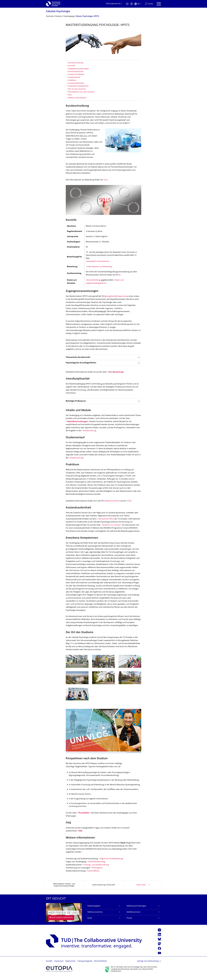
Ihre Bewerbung (116, 372)
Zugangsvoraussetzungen (78, 69)
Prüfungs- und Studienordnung (96, 865)
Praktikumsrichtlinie (111, 501)
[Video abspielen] (103, 730)
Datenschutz (70, 961)
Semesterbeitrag (93, 280)
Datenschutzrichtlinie (134, 752)
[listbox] (103, 679)
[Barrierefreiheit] (131, 4)
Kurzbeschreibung (75, 63)
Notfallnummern (133, 912)
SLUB (89, 918)
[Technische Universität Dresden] (53, 4)
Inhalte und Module (76, 74)
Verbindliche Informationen (98, 261)
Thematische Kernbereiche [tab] (78, 357)
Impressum (58, 961)
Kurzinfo (72, 66)
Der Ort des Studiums (77, 89)
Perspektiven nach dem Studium (81, 92)
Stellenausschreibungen (136, 906)
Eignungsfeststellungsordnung (116, 296)
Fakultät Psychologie (58, 11)
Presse (129, 918)
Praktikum (72, 80)
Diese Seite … (142, 885)
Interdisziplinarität (75, 71)
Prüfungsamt (97, 868)
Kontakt (49, 961)
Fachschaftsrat (93, 871)
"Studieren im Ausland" (111, 525)
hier (106, 180)
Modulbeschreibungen (77, 422)
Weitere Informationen (77, 98)
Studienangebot (93, 906)
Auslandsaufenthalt (76, 83)
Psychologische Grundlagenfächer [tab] (81, 363)
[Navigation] (159, 3)
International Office (106, 519)
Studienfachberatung (96, 862)
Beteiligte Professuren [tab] (76, 401)
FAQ (70, 95)
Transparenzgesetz (84, 961)
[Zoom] (103, 43)
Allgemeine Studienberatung (111, 859)
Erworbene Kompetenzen (78, 86)
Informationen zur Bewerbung (99, 267)
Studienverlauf (74, 77)
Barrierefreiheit (100, 961)
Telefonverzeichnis (95, 912)
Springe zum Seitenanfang (148, 961)
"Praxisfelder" (84, 813)
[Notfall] (127, 4)
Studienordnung (89, 431)
